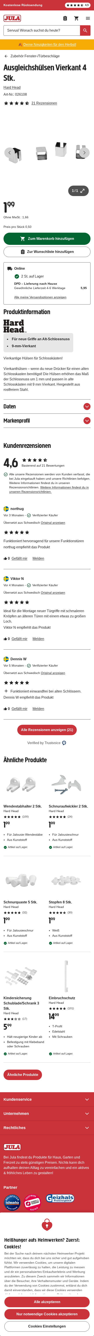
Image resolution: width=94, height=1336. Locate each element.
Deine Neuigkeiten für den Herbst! (49, 44)
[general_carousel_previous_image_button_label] (9, 152)
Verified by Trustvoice (44, 743)
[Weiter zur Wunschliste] (65, 18)
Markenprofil (16, 420)
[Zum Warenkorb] (76, 18)
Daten (9, 406)
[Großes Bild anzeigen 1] (47, 152)
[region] (47, 1274)
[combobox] (47, 30)
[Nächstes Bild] (84, 152)
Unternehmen (16, 1113)
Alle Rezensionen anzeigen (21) (47, 730)
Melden (38, 558)
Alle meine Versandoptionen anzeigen (40, 297)
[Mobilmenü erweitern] (88, 18)
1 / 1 (75, 191)
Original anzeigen (53, 522)
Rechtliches (14, 1128)
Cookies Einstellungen (47, 1326)
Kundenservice (17, 1099)
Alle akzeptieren (47, 1302)
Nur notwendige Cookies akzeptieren (47, 1314)
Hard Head (12, 87)
